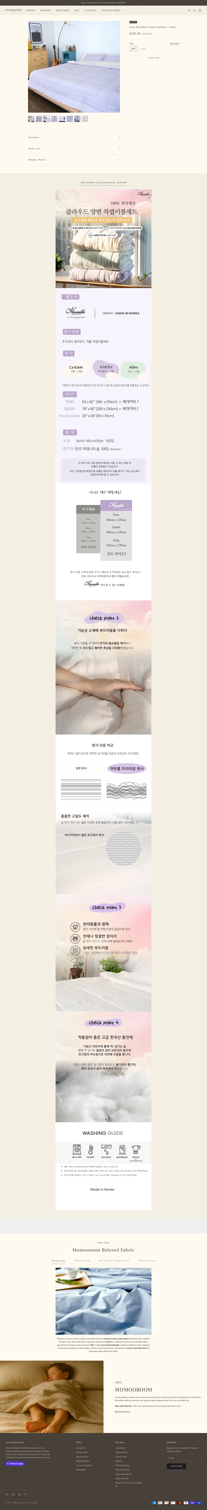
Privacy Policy (82, 1452)
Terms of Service (83, 1465)
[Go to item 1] (31, 119)
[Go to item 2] (39, 119)
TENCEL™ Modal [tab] (82, 1260)
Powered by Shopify (31, 1503)
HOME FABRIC (63, 10)
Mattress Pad (121, 1452)
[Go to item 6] (69, 119)
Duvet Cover (121, 1456)
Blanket (119, 1461)
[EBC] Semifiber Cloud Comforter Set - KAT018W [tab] (103, 182)
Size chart (174, 43)
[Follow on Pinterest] (25, 1494)
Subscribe (176, 1466)
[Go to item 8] (85, 119)
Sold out (154, 58)
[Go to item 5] (62, 119)
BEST (76, 10)
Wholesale (80, 1470)
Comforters (121, 1448)
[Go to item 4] (54, 119)
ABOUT (118, 1382)
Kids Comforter (122, 1470)
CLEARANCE (90, 10)
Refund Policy (82, 1456)
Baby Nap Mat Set (124, 1474)
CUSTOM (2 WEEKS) (111, 10)
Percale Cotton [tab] (58, 1260)
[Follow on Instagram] (13, 1494)
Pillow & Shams (122, 1465)
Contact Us (81, 1448)
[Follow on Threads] (19, 1494)
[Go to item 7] (77, 119)
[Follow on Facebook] (7, 1494)
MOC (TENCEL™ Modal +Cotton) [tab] (113, 1260)
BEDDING (30, 10)
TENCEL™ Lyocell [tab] (146, 1260)
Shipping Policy (83, 1461)
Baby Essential (122, 1478)
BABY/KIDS (45, 10)
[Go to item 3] (46, 119)
